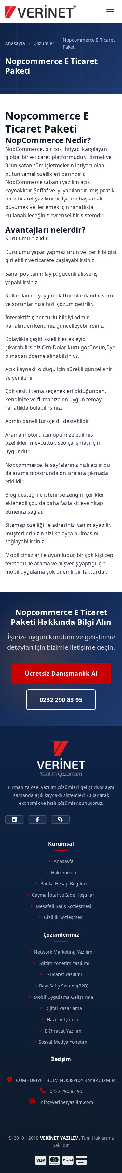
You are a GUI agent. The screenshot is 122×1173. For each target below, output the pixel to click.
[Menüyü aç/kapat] (110, 11)
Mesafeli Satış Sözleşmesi (63, 906)
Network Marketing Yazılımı (64, 952)
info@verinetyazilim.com (66, 1102)
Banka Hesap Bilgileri (63, 883)
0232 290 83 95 (61, 700)
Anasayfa (15, 43)
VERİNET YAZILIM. (60, 1138)
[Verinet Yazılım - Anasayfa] (40, 11)
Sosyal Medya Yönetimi (63, 1042)
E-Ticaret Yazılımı (63, 974)
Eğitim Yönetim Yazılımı (63, 963)
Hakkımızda (63, 872)
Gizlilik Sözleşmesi (64, 917)
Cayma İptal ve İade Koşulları (64, 895)
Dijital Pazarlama (63, 1008)
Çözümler (44, 43)
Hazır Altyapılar (63, 1019)
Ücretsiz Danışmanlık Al (61, 673)
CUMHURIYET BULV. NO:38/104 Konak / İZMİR (65, 1080)
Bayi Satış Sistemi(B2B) (63, 986)
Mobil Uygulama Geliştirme (63, 997)
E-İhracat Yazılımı (64, 1031)
